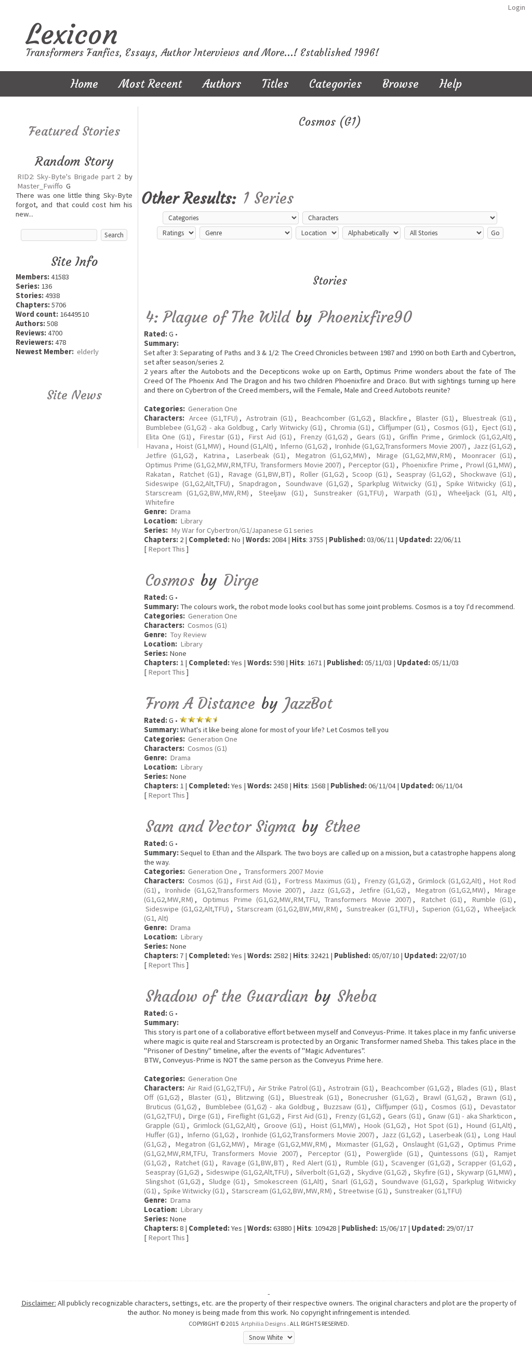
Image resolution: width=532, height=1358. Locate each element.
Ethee (343, 826)
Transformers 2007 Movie (284, 871)
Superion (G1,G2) (449, 908)
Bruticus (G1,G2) (171, 1106)
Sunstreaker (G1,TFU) (349, 493)
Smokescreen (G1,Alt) (289, 1181)
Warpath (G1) (415, 493)
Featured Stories (74, 131)
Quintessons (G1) (457, 1153)
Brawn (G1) (494, 1097)
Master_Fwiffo (40, 186)
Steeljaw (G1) (281, 493)
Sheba (357, 996)
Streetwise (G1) (363, 1190)
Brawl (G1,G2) (445, 1097)
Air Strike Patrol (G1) (290, 1088)
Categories (335, 84)
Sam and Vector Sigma (220, 826)
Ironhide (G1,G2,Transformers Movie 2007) (401, 446)
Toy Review (188, 634)
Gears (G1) (374, 436)
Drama (180, 511)
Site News (74, 395)
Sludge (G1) (227, 1181)
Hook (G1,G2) (385, 1125)
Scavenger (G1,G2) (420, 1162)
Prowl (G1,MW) (489, 464)
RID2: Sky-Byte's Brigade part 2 (69, 176)
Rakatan (158, 474)
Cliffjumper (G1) (402, 427)
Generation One (212, 408)
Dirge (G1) (204, 1116)
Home (84, 84)
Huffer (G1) (162, 1134)
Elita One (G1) (168, 436)
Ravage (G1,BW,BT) (259, 474)
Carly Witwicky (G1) (292, 427)
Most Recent (150, 84)
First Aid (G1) (270, 436)
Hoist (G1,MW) (198, 446)
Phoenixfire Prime (430, 464)
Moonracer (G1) (486, 455)
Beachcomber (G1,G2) (336, 418)
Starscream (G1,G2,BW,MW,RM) (197, 493)
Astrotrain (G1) (269, 418)
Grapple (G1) (165, 1125)
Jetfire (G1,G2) (169, 455)
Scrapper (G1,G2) (485, 1162)
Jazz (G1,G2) (492, 446)
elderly (88, 351)
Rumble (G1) (492, 899)
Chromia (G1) (350, 427)
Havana (157, 446)
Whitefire (160, 502)
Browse (400, 84)
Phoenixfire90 (365, 317)
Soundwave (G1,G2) (317, 483)
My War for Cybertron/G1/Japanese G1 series (242, 530)
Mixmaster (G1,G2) (365, 1144)
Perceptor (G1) (371, 464)
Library (191, 521)
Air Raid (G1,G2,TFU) (219, 1088)
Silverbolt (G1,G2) (323, 1172)
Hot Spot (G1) (436, 1125)
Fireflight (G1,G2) (253, 1116)
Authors (222, 84)
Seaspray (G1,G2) (424, 474)
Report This (166, 549)
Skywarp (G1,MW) (484, 1172)
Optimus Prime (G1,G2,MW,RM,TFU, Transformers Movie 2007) (243, 464)
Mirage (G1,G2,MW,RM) (413, 455)
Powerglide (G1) (392, 1153)
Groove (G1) (283, 1125)
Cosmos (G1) (454, 427)
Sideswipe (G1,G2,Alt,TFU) (187, 483)
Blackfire (393, 418)
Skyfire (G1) (432, 1172)
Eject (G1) (497, 427)
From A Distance (200, 703)
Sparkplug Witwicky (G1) (398, 483)
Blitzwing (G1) (258, 1097)
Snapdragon (258, 483)
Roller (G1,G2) (322, 474)
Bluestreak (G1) (487, 418)
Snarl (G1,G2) (353, 1181)
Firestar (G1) (220, 436)
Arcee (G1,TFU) (213, 418)
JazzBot (308, 703)
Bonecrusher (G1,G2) (381, 1097)
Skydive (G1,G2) (382, 1172)
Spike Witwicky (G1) (479, 483)
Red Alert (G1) (314, 1162)
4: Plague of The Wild (217, 317)
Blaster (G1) (435, 418)
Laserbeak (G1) (260, 455)
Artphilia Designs (263, 1323)
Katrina (214, 455)
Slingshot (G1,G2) (173, 1181)
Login (516, 7)
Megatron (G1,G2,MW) (331, 455)
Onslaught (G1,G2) (431, 1144)
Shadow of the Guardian (226, 996)
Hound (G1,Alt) (250, 446)
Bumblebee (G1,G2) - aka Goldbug (199, 427)
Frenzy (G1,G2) (324, 436)
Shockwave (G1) (486, 474)
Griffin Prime (420, 436)
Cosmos (169, 580)
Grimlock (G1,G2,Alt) (480, 436)
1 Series (268, 198)
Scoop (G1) (370, 474)
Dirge (241, 580)
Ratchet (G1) (199, 474)
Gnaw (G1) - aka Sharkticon (470, 1116)
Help (451, 84)
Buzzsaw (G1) (345, 1106)
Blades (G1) (475, 1088)
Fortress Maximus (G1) (321, 880)
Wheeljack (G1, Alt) (480, 493)
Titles (275, 84)
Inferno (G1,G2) (303, 446)
